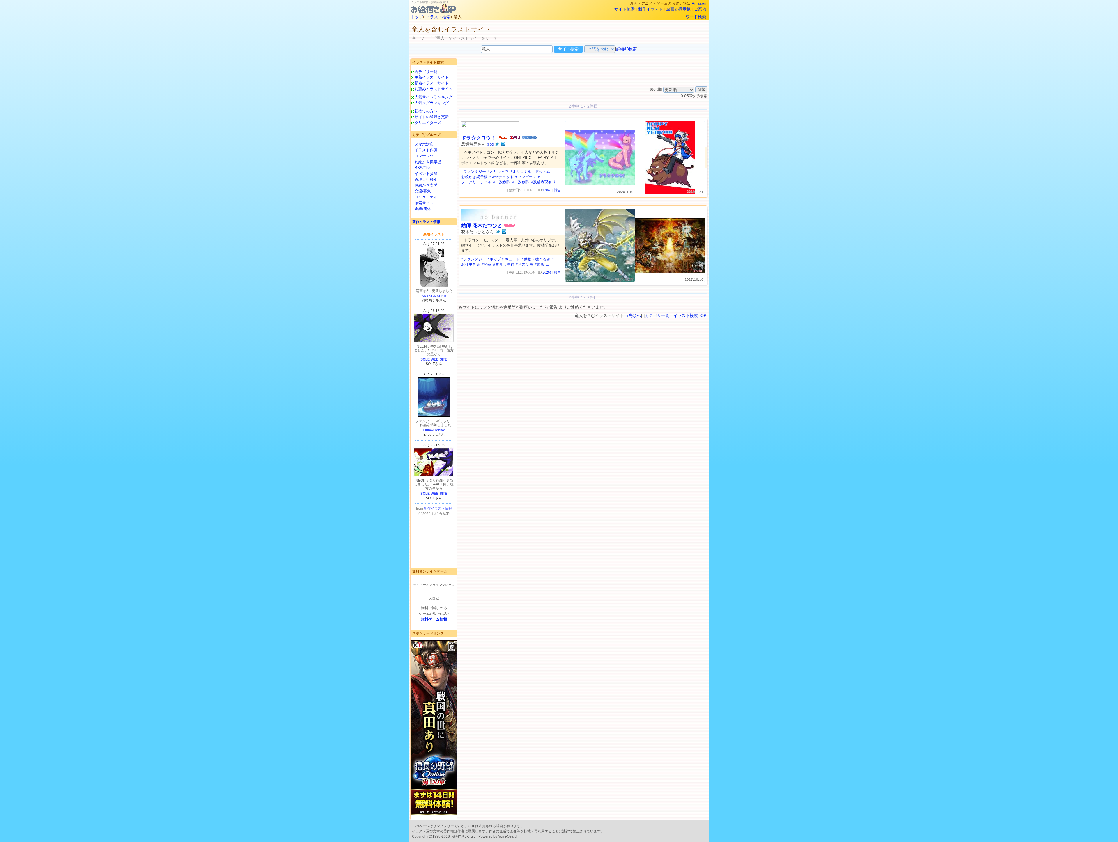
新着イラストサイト (432, 83)
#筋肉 (509, 264)
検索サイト (424, 203)
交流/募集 (423, 191)
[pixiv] (503, 144)
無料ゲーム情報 (434, 619)
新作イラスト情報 (426, 222)
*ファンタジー (473, 171)
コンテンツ (424, 156)
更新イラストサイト (432, 77)
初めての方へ (426, 111)
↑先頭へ (634, 315)
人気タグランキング (432, 103)
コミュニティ (426, 197)
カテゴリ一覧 (426, 72)
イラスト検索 (438, 17)
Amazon (699, 3)
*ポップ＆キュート (504, 259)
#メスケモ (524, 264)
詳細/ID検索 (626, 49)
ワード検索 (696, 17)
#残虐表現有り (543, 182)
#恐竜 (486, 264)
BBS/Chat (423, 168)
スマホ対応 (424, 144)
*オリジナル (520, 171)
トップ (417, 17)
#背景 (498, 264)
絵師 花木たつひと (481, 225)
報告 (557, 190)
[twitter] (497, 144)
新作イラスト (650, 9)
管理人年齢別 (426, 179)
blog (490, 144)
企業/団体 (423, 209)
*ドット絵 (541, 171)
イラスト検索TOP (689, 315)
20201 (547, 272)
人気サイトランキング (433, 97)
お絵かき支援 (426, 185)
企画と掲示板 (678, 9)
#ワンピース (525, 177)
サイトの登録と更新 (432, 117)
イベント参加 (426, 173)
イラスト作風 (426, 150)
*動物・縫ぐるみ (536, 259)
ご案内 (700, 9)
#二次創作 (520, 182)
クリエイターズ (428, 122)
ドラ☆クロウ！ (478, 138)
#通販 (539, 264)
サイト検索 (624, 9)
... (559, 182)
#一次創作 (501, 182)
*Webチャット (501, 177)
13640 (547, 190)
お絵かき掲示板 (428, 162)
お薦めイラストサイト (433, 89)
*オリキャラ (498, 171)
